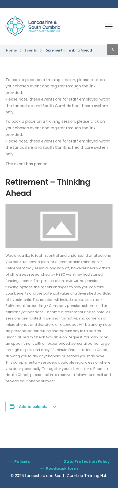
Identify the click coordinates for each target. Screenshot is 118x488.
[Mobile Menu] (109, 26)
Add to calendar (34, 406)
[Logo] (32, 26)
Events (31, 50)
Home (11, 50)
